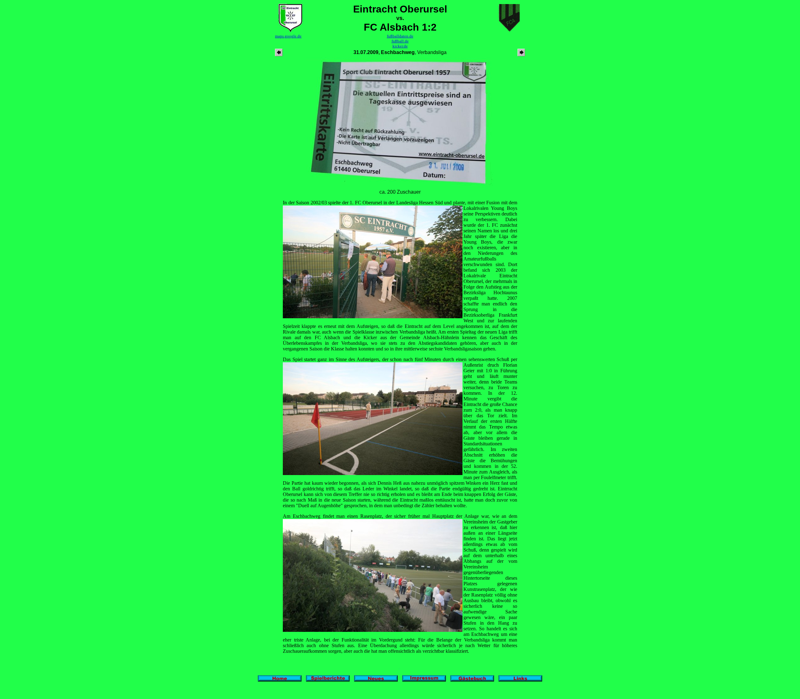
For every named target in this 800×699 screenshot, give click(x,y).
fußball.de (400, 41)
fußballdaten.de (400, 36)
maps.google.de (288, 36)
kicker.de (400, 46)
